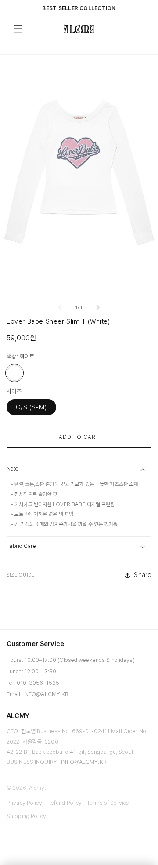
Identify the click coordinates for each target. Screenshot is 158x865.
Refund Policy (64, 802)
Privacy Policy (24, 802)
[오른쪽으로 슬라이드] (98, 307)
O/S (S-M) (31, 407)
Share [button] (142, 574)
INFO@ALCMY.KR (46, 694)
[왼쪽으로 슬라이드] (59, 307)
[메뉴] (18, 28)
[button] (79, 469)
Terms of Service (108, 802)
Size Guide (21, 575)
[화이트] (14, 373)
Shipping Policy (26, 816)
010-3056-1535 (38, 682)
